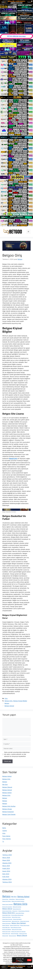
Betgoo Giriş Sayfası (8, 806)
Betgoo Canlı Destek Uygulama (18, 901)
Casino (4, 830)
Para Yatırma (6, 839)
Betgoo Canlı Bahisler (20, 899)
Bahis (4, 828)
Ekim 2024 (5, 874)
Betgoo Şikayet (7, 787)
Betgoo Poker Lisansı (16, 917)
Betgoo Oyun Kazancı (6, 917)
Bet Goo (5, 784)
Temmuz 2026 (7, 855)
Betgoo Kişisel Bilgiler (20, 701)
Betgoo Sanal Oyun (15, 921)
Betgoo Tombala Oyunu (14, 925)
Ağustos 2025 (6, 863)
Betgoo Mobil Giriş (8, 913)
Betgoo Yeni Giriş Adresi (17, 929)
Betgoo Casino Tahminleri (7, 904)
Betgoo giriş (13, 458)
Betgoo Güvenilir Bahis (7, 911)
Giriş (6, 698)
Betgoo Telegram (5, 925)
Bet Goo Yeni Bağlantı (6, 929)
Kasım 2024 (6, 871)
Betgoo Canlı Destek (8, 814)
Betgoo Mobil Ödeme (20, 913)
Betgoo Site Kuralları (6, 923)
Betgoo (7, 703)
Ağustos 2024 (6, 879)
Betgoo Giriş (8, 701)
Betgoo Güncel (9, 706)
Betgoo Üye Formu (23, 933)
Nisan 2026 (6, 860)
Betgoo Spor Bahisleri (19, 923)
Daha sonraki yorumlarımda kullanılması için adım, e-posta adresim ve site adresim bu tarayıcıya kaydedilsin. (17, 754)
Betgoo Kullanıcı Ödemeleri (23, 911)
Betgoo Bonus (12, 899)
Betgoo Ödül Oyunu (6, 933)
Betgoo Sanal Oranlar (6, 921)
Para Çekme (6, 836)
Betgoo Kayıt (15, 911)
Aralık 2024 (6, 868)
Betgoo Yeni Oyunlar (6, 931)
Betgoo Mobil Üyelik (6, 915)
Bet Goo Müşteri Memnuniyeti (17, 915)
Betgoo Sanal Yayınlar (24, 921)
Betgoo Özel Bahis (15, 933)
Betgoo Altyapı (7, 809)
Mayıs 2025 (6, 866)
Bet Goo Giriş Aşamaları (7, 906)
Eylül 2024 (5, 876)
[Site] (16, 61)
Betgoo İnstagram (8, 812)
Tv (3, 841)
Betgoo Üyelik (5, 935)
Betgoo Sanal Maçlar (17, 919)
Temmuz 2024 (7, 882)
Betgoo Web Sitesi (6, 927)
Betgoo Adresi (7, 776)
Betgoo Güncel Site (17, 908)
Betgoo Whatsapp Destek (16, 927)
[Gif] (16, 97)
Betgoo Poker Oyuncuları (7, 919)
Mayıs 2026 (6, 857)
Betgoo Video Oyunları (24, 925)
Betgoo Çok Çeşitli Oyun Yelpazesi (18, 931)
